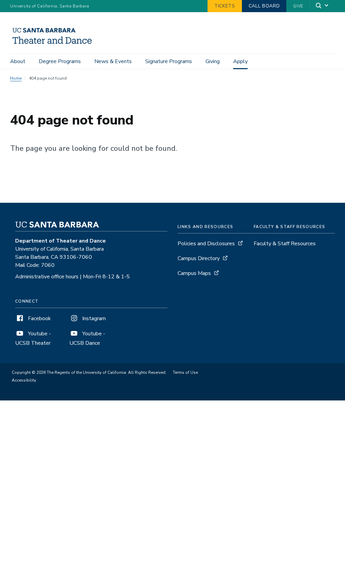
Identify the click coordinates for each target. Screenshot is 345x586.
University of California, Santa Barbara (49, 6)
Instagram (93, 318)
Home (16, 78)
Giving (213, 61)
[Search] (322, 6)
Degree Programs (60, 61)
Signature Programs (168, 61)
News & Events (113, 61)
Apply (240, 61)
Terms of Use (185, 372)
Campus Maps (194, 273)
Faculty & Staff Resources (285, 243)
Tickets (224, 6)
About (17, 61)
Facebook (39, 318)
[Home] (54, 44)
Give (298, 6)
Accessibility (24, 380)
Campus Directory (199, 258)
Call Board (264, 6)
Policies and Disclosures (206, 243)
